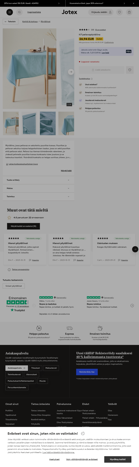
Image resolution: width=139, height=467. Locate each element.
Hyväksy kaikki (118, 459)
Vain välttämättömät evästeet (82, 459)
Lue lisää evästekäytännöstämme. (58, 452)
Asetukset (54, 459)
